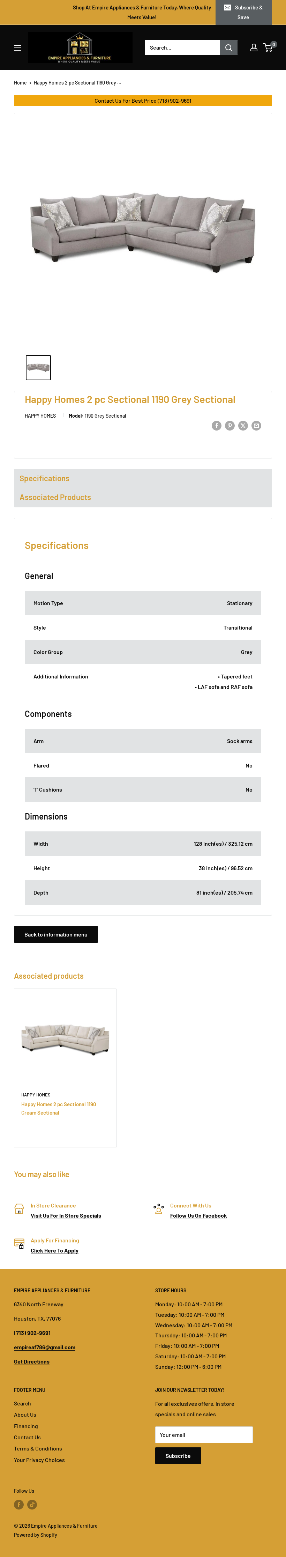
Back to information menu (56, 934)
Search (22, 1403)
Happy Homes (40, 416)
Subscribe (178, 1455)
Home (20, 83)
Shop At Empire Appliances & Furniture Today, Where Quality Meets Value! (142, 12)
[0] (268, 47)
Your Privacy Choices (39, 1459)
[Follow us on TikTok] (32, 1504)
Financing (26, 1426)
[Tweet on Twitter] (243, 425)
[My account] (253, 47)
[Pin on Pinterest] (230, 425)
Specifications (44, 478)
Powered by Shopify (35, 1535)
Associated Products (55, 496)
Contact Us (27, 1437)
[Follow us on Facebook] (19, 1504)
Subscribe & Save (249, 12)
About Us (25, 1414)
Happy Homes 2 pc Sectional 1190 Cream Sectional (58, 1108)
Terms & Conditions (38, 1448)
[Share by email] (256, 425)
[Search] (229, 47)
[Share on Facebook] (216, 425)
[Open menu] (17, 48)
